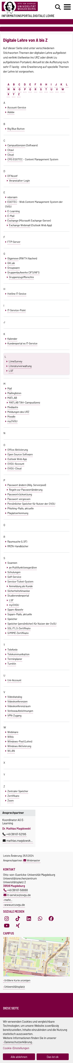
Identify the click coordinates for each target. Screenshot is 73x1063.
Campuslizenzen (16, 145)
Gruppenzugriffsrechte (21, 277)
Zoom (10, 800)
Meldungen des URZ (18, 412)
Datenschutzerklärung (18, 1042)
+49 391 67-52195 (16, 834)
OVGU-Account (15, 463)
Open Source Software (20, 454)
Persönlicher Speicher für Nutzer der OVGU (31, 503)
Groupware (13, 267)
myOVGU (12, 421)
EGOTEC (12, 201)
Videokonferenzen (17, 701)
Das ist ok (53, 1056)
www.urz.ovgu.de (14, 904)
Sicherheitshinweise (18, 591)
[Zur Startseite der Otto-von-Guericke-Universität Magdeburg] (22, 8)
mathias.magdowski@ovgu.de (24, 840)
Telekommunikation (18, 654)
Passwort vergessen (18, 499)
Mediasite (12, 407)
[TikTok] (17, 918)
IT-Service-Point (16, 310)
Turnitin (11, 663)
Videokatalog (14, 696)
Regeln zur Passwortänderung (25, 489)
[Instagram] (6, 918)
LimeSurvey (15, 361)
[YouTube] (6, 925)
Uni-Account (14, 680)
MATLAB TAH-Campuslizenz (24, 402)
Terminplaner (14, 659)
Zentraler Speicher (17, 791)
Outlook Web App (17, 459)
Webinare (12, 732)
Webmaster (33, 860)
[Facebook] (51, 918)
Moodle (11, 416)
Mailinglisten (14, 393)
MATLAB (12, 397)
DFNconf (12, 176)
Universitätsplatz (14, 986)
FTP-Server (13, 241)
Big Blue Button (16, 128)
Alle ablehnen (19, 1056)
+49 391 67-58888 (17, 890)
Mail (9, 388)
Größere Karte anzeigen (17, 980)
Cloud (10, 154)
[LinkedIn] (28, 918)
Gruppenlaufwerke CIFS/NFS (23, 272)
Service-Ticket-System (20, 581)
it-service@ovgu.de (19, 895)
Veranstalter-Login (19, 180)
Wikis (10, 736)
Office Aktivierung (17, 449)
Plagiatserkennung (17, 513)
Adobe (10, 112)
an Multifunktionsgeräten (23, 567)
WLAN (11, 750)
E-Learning (13, 211)
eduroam (12, 197)
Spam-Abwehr (15, 609)
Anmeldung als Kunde (21, 586)
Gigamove (12, 258)
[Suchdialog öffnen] (58, 7)
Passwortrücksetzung (19, 494)
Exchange (12, 220)
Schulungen (13, 572)
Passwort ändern (16, 485)
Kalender (12, 338)
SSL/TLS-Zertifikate (19, 628)
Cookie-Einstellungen (16, 1048)
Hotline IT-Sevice (16, 293)
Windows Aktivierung (19, 746)
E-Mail (10, 216)
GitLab (11, 263)
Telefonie (12, 649)
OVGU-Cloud (14, 468)
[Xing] (17, 925)
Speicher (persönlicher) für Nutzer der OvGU (31, 623)
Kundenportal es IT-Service (22, 343)
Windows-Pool (15, 741)
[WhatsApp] (40, 918)
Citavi (10, 150)
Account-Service (16, 107)
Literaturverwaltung (20, 366)
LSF (11, 370)
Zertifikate (13, 795)
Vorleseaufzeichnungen (20, 710)
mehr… (8, 899)
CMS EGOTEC (15, 159)
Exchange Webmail (19, 225)
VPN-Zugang (14, 715)
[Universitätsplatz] (36, 975)
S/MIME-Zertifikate (18, 633)
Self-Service (14, 576)
